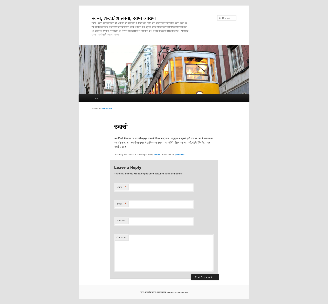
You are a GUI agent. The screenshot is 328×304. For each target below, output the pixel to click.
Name (122, 187)
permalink (180, 154)
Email (122, 203)
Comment (121, 237)
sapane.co (182, 292)
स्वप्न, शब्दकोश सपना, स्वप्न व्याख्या (124, 18)
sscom (157, 154)
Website (121, 220)
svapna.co (172, 292)
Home (95, 98)
